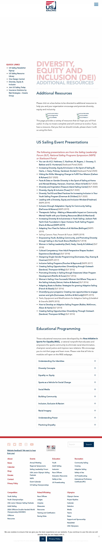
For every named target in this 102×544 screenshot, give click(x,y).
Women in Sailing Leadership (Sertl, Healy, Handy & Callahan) (66, 244)
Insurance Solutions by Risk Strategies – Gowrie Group (18, 93)
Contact (10, 479)
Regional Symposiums (38, 466)
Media (69, 510)
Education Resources (59, 476)
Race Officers (57, 473)
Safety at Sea (57, 479)
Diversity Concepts (46, 368)
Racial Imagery (44, 410)
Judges (40, 500)
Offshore (10, 515)
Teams (69, 513)
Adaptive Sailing (80, 469)
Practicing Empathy (46, 425)
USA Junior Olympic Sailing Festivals (40, 474)
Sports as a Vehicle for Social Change (54, 382)
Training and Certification (46, 513)
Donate (10, 475)
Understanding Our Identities (51, 361)
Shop (9, 471)
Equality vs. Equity (46, 375)
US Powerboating (58, 482)
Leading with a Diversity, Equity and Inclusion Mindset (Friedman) (68, 199)
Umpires (40, 503)
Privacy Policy (12, 483)
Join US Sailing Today (17, 87)
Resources (11, 519)
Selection (70, 506)
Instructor (55, 469)
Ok (43, 539)
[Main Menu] (96, 5)
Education (56, 459)
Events (32, 459)
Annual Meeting (35, 463)
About (9, 459)
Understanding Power (48, 418)
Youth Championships (15, 500)
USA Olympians (72, 526)
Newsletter (71, 523)
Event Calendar (35, 482)
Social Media (44, 389)
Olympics (71, 492)
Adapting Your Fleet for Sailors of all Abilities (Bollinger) (63, 228)
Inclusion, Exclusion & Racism (51, 403)
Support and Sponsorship (76, 519)
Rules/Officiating (44, 492)
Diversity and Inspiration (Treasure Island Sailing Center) (63, 187)
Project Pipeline (72, 500)
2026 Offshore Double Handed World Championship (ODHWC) (21, 511)
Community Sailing (81, 463)
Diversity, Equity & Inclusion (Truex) (54, 190)
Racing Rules (42, 516)
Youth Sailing (12, 496)
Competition (12, 492)
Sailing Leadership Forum (39, 469)
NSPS (32, 478)
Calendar (11, 467)
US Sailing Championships (39, 485)
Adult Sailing (56, 466)
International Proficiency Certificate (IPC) (83, 480)
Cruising (77, 466)
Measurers (41, 506)
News (9, 463)
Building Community (47, 396)
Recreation (79, 459)
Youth (54, 463)
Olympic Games (73, 496)
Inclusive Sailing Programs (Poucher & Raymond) (60, 263)
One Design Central (17, 79)
